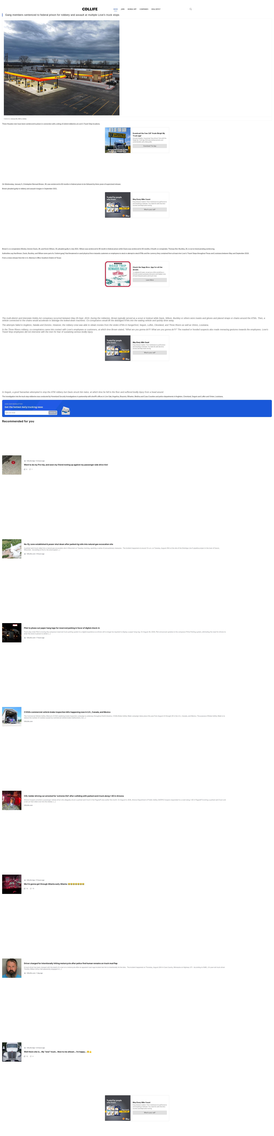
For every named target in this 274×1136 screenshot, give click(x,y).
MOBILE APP (132, 9)
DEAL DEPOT (156, 9)
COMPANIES (144, 9)
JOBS (122, 9)
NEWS (115, 9)
